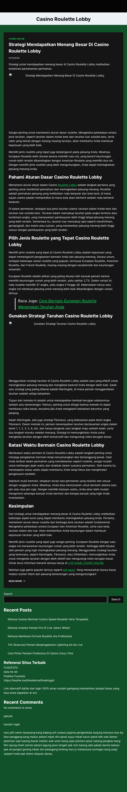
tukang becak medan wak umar (41, 741)
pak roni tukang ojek (80, 745)
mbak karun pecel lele (89, 736)
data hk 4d (10, 671)
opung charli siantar (21, 745)
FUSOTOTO (11, 667)
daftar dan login (31, 688)
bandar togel (12, 724)
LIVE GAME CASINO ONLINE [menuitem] (86, 563)
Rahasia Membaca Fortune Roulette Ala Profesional (40, 636)
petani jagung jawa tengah (50, 745)
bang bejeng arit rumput (51, 732)
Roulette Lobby (67, 185)
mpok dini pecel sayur (61, 736)
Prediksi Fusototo (14, 676)
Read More (17, 581)
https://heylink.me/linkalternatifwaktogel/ (29, 680)
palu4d (8, 716)
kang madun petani (35, 736)
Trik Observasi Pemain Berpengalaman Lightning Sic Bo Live (45, 644)
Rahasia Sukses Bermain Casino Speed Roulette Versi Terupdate (48, 619)
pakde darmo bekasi (106, 745)
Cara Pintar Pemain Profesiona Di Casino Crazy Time (40, 653)
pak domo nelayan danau (36, 753)
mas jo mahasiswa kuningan (86, 749)
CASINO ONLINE (16, 39)
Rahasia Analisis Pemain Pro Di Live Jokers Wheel (39, 627)
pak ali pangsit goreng (17, 749)
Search (8, 593)
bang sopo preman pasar (77, 741)
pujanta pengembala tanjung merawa (90, 732)
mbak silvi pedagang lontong (50, 749)
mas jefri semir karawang (19, 732)
